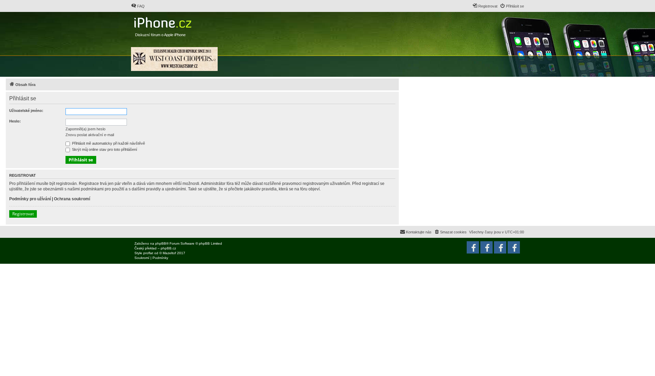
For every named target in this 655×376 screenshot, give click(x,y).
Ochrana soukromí (72, 199)
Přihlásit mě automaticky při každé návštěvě (108, 143)
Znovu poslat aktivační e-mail (90, 135)
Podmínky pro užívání (30, 199)
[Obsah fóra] (163, 21)
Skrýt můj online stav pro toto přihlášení (104, 149)
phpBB (160, 243)
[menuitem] (138, 6)
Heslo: (15, 121)
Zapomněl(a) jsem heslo (85, 129)
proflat (148, 253)
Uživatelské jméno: (26, 111)
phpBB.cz (168, 248)
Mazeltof (169, 253)
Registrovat (23, 214)
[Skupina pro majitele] (500, 247)
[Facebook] (514, 247)
